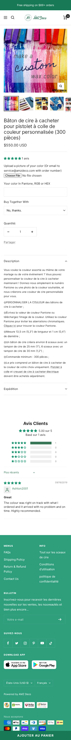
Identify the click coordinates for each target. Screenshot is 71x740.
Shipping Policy (14, 559)
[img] (12, 483)
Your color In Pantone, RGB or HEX (27, 183)
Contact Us (11, 579)
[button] (13, 158)
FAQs (7, 552)
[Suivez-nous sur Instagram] (25, 643)
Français (42, 682)
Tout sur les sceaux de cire (52, 554)
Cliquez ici (10, 325)
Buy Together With (16, 202)
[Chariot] (65, 17)
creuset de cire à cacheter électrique (36, 371)
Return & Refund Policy (15, 569)
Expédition (11, 389)
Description (11, 261)
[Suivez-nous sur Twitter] (16, 643)
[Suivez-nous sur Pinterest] (33, 643)
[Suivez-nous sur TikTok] (50, 643)
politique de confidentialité (49, 579)
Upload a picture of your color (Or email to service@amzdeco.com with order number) (33, 168)
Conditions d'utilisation (47, 566)
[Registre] (60, 619)
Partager (10, 242)
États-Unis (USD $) (17, 682)
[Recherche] (12, 17)
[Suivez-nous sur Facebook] (8, 643)
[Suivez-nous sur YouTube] (42, 643)
